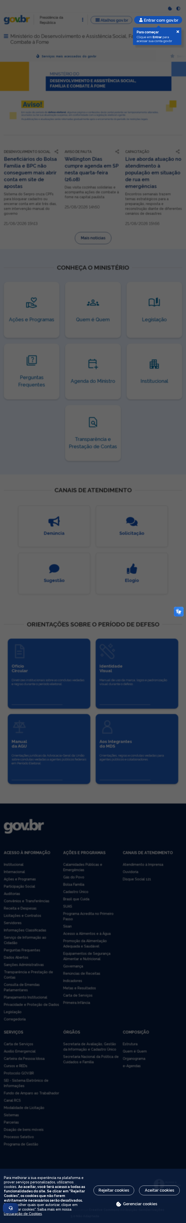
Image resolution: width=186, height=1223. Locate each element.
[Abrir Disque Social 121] (10, 1208)
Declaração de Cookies (23, 1214)
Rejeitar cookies (114, 1190)
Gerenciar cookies (140, 1204)
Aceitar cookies (159, 1190)
